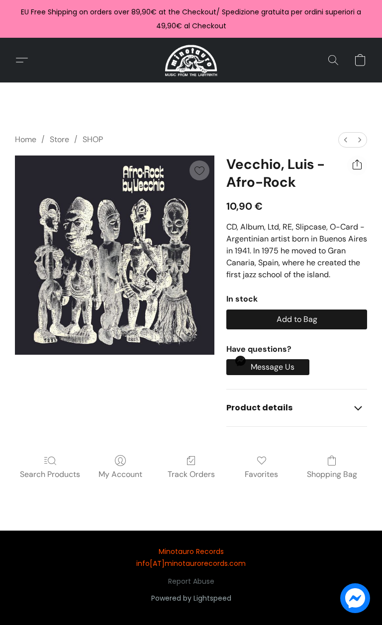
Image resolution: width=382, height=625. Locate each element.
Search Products (50, 474)
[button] (191, 60)
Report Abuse (191, 581)
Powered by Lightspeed (191, 598)
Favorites (261, 474)
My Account (120, 474)
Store (59, 139)
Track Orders (191, 474)
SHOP (93, 139)
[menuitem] (346, 140)
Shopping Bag (332, 474)
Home (25, 139)
